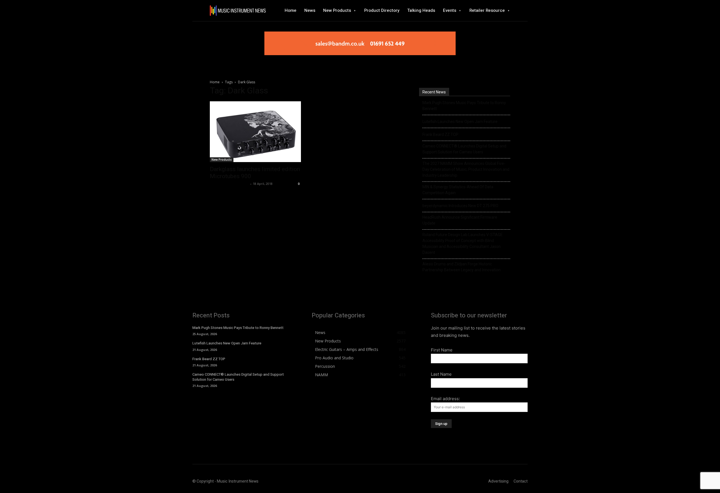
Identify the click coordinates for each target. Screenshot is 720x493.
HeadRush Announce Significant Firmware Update (459, 220)
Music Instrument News (229, 183)
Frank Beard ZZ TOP (440, 134)
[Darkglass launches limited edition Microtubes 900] (255, 131)
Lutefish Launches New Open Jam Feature (460, 121)
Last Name (441, 374)
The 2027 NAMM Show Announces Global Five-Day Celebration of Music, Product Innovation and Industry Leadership (465, 169)
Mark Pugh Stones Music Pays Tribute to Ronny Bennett (464, 105)
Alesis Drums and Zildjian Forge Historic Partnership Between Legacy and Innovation (461, 267)
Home (215, 82)
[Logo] (238, 10)
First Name (442, 350)
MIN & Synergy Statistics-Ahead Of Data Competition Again (457, 190)
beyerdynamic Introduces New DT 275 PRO (460, 205)
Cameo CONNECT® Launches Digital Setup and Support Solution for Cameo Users (464, 149)
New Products (222, 160)
